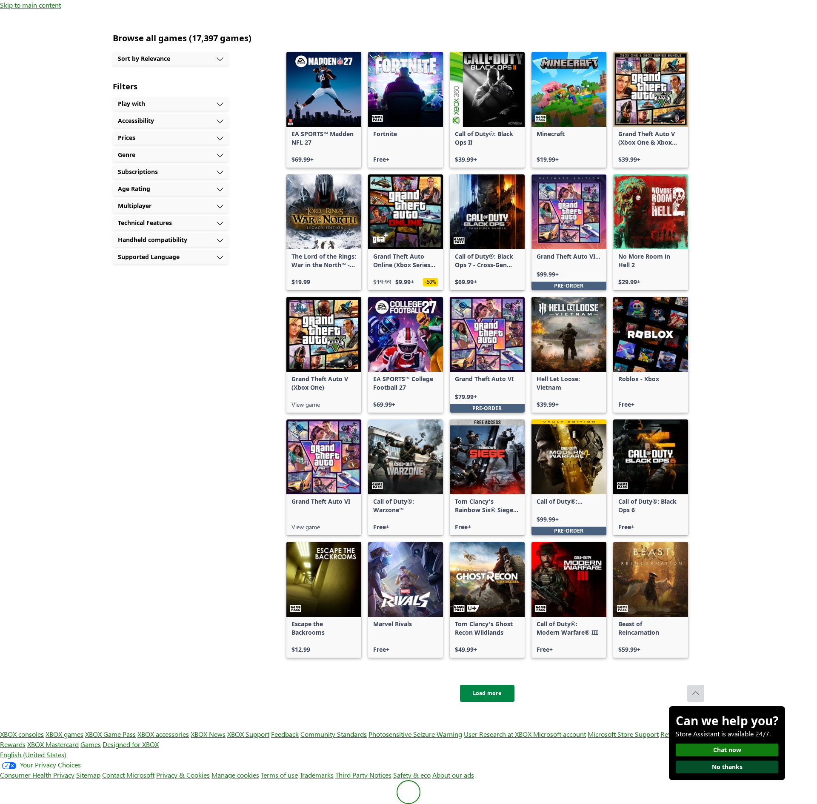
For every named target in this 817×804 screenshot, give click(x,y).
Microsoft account (559, 734)
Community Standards (333, 734)
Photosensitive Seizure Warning (415, 734)
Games (90, 744)
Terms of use (279, 774)
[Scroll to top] (695, 693)
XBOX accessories (163, 734)
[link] (323, 110)
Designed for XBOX (131, 744)
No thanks (727, 767)
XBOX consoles (22, 734)
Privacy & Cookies (183, 774)
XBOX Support (248, 734)
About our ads (453, 774)
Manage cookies (235, 774)
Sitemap (88, 774)
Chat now (727, 750)
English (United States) (33, 754)
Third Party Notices (363, 774)
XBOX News (208, 734)
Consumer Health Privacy (37, 774)
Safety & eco (412, 774)
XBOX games (64, 734)
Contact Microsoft (128, 774)
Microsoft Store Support (623, 734)
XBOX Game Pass (110, 734)
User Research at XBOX (498, 734)
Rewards (13, 744)
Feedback (285, 734)
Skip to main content (30, 4)
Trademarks (317, 774)
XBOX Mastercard (53, 744)
